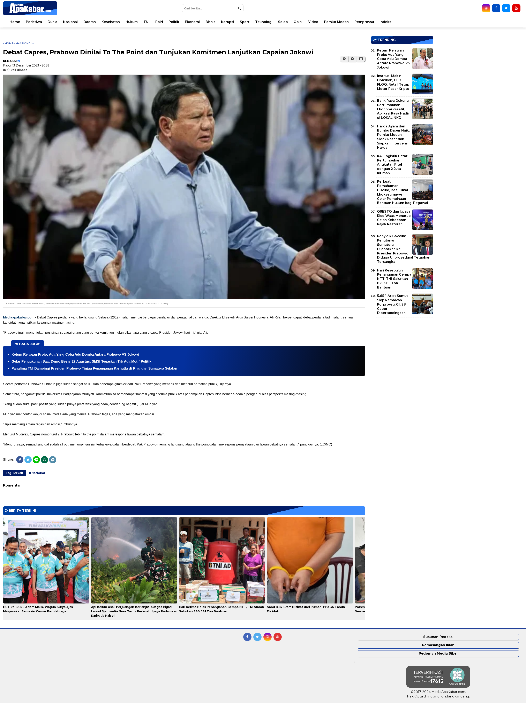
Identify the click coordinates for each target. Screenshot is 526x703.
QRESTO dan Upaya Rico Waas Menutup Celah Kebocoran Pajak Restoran (394, 218)
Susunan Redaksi (438, 637)
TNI (146, 22)
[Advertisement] (402, 349)
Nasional (70, 22)
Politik (174, 22)
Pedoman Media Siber (438, 653)
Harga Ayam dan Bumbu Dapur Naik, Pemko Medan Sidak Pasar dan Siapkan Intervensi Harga (393, 137)
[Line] (36, 459)
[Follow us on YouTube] (516, 8)
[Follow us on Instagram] (486, 8)
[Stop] (352, 59)
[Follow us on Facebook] (496, 8)
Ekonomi (192, 22)
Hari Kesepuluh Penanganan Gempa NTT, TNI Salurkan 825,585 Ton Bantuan (394, 278)
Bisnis (210, 22)
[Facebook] (19, 459)
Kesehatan (111, 22)
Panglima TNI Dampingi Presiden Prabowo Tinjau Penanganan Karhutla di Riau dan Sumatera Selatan (94, 368)
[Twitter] (28, 459)
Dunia (52, 22)
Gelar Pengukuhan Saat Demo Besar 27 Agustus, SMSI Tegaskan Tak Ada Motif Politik (81, 361)
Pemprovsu (364, 22)
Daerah (89, 22)
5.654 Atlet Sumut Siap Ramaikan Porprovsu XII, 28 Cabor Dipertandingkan (392, 304)
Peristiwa (34, 22)
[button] (361, 59)
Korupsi (227, 22)
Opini (298, 22)
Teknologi (263, 22)
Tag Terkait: (14, 473)
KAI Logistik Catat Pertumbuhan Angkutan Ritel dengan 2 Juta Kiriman (392, 164)
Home (15, 22)
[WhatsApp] (44, 459)
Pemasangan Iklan (438, 645)
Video (313, 22)
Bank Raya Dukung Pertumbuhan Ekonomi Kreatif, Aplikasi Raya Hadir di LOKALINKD (393, 109)
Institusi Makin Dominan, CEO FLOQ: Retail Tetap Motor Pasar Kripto (393, 82)
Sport (244, 22)
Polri (159, 22)
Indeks (385, 22)
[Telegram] (52, 459)
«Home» (9, 43)
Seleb (283, 22)
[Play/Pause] (344, 59)
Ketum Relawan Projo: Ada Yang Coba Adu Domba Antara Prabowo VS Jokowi (75, 354)
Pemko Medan (336, 22)
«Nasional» (25, 43)
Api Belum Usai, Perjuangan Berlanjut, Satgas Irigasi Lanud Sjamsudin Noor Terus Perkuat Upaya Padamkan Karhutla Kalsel (134, 611)
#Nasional (37, 473)
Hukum (132, 22)
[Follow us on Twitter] (506, 8)
